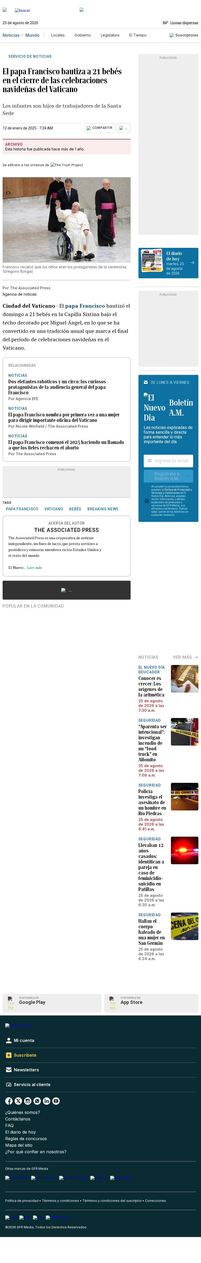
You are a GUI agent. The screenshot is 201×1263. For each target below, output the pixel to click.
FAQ (9, 1125)
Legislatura (110, 35)
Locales (58, 35)
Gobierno (83, 35)
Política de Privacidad (177, 489)
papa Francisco (85, 305)
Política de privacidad (21, 1201)
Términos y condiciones (60, 1201)
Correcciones (155, 1201)
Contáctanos (17, 1119)
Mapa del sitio (18, 1145)
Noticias (11, 35)
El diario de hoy (20, 1132)
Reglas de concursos (26, 1138)
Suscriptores (186, 35)
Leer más (34, 567)
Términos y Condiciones (165, 492)
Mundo (32, 35)
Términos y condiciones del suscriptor (112, 1201)
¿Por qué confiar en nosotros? (35, 1151)
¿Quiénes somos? (22, 1112)
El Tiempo (138, 35)
